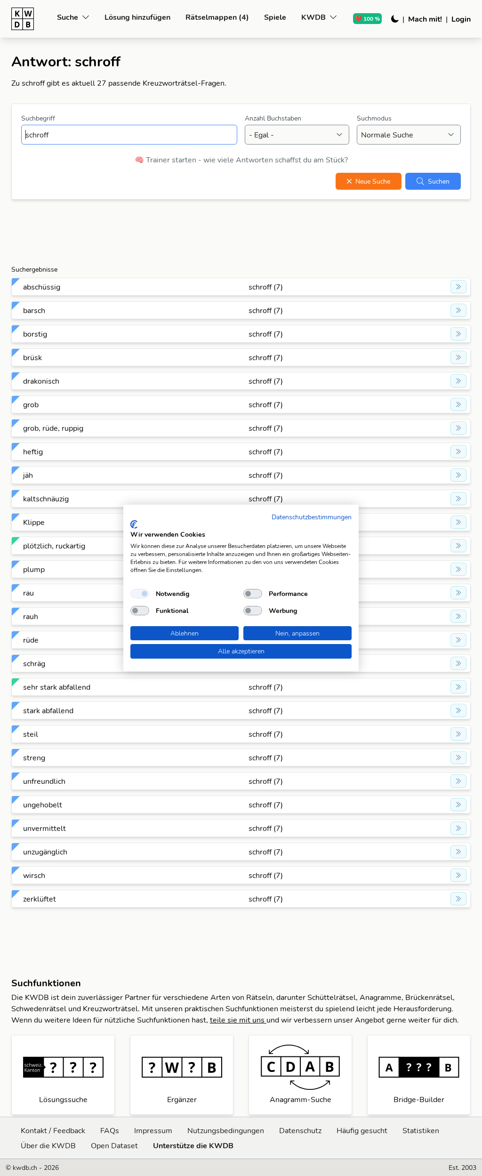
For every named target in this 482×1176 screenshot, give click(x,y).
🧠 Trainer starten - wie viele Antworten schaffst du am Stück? (241, 159)
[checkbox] (139, 593)
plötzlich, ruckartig (54, 545)
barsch (34, 310)
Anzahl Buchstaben (273, 118)
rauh (30, 616)
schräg (34, 663)
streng (34, 757)
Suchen (439, 181)
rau (28, 592)
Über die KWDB (48, 1145)
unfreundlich (44, 781)
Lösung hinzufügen (137, 17)
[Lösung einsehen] (458, 286)
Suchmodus (374, 118)
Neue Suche (372, 181)
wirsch (34, 875)
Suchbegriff (38, 118)
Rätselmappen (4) (217, 17)
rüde (31, 639)
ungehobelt (42, 804)
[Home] (30, 19)
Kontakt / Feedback (53, 1130)
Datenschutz (300, 1130)
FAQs (109, 1130)
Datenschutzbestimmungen (312, 517)
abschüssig (41, 286)
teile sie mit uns (238, 1019)
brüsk (32, 357)
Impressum (153, 1130)
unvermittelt (44, 828)
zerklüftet (39, 898)
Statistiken (420, 1130)
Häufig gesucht (362, 1130)
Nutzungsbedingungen (225, 1130)
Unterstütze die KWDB (193, 1145)
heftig (33, 451)
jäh (28, 475)
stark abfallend (48, 710)
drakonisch (41, 381)
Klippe (34, 522)
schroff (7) (266, 286)
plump (34, 569)
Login (461, 19)
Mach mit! (425, 19)
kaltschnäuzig (46, 498)
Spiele (275, 17)
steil (30, 734)
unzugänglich (45, 851)
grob (31, 404)
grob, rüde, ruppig (53, 428)
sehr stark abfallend (56, 687)
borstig (35, 333)
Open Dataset (114, 1145)
